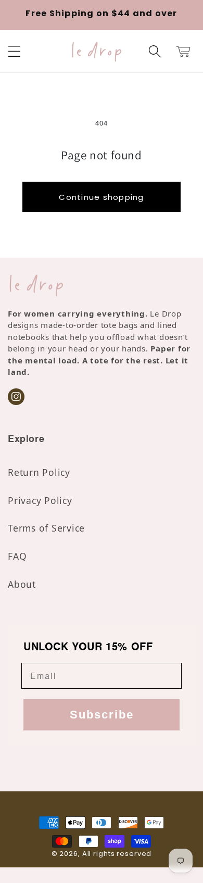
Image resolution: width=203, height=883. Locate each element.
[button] (14, 51)
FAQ (17, 556)
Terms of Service (46, 528)
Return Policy (39, 472)
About (22, 584)
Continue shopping (101, 197)
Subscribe (102, 714)
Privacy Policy (40, 500)
